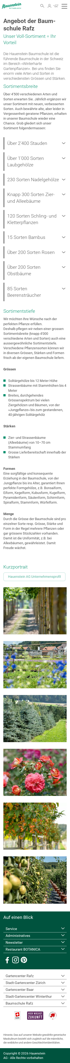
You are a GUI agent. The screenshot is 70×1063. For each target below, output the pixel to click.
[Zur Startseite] (11, 6)
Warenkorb (55, 6)
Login (49, 6)
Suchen (42, 6)
